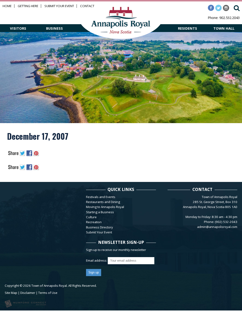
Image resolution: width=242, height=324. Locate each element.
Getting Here (28, 6)
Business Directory (99, 227)
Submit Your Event (59, 6)
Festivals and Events (100, 197)
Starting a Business (100, 212)
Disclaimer (27, 293)
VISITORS (18, 28)
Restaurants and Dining (103, 202)
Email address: (97, 260)
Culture (91, 217)
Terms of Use (47, 293)
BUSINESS (54, 28)
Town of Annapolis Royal (49, 285)
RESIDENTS (187, 28)
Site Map (11, 293)
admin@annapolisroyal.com (217, 227)
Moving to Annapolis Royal (105, 207)
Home (7, 6)
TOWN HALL (223, 28)
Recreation (94, 222)
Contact (87, 6)
